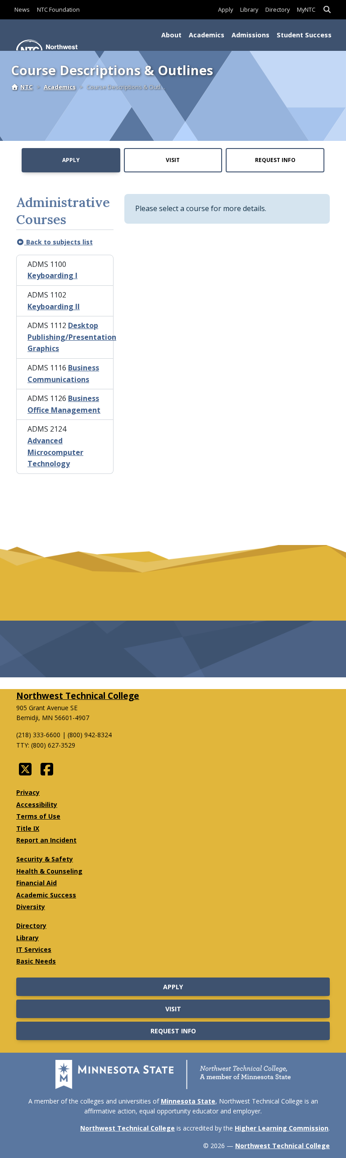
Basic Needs (36, 961)
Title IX (27, 828)
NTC (26, 87)
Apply (225, 9)
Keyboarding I (52, 275)
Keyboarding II (53, 306)
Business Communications (63, 373)
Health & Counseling (49, 871)
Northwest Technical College (77, 695)
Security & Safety (44, 859)
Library (249, 9)
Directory (277, 9)
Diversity (30, 906)
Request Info (275, 160)
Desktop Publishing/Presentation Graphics (71, 336)
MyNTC (306, 9)
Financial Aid (36, 883)
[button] (327, 9)
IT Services (33, 949)
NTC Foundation (58, 9)
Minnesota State (188, 1101)
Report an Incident (46, 840)
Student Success (304, 35)
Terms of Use (38, 816)
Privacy (28, 792)
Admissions (250, 35)
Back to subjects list (58, 242)
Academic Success (46, 895)
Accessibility (36, 804)
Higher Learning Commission (281, 1128)
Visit (173, 160)
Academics (206, 35)
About (171, 35)
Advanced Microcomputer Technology (55, 452)
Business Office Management (63, 404)
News (22, 9)
